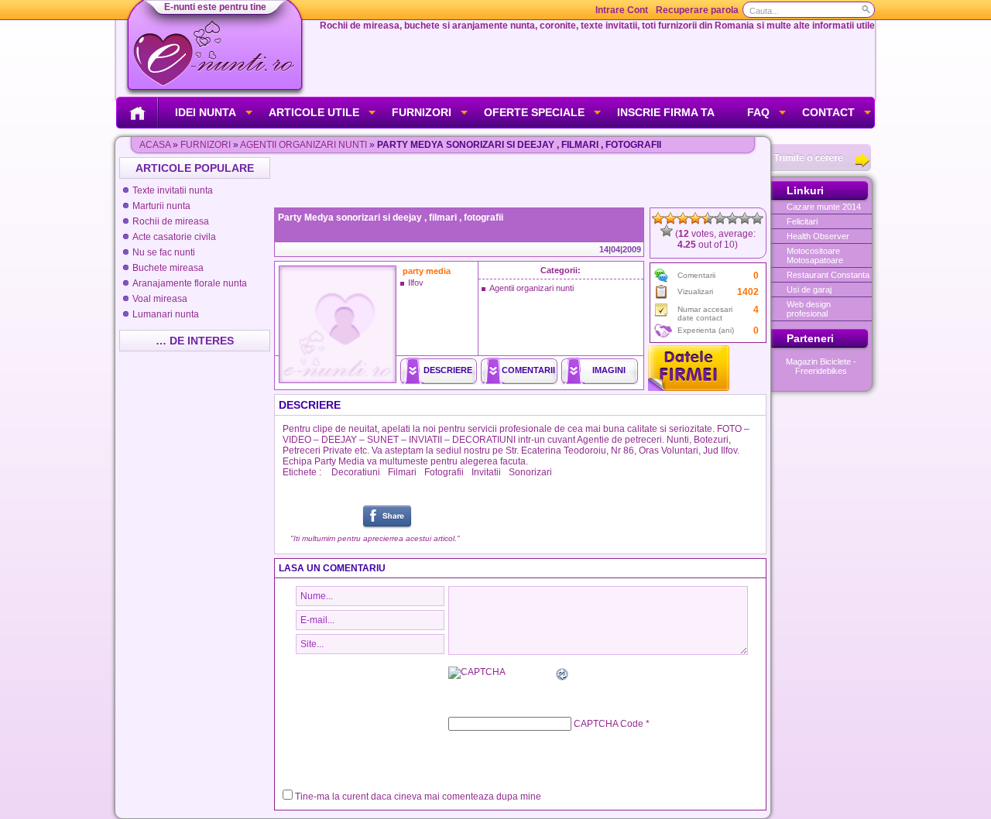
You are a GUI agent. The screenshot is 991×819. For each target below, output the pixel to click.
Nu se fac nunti (163, 252)
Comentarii (528, 370)
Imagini (609, 370)
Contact (828, 112)
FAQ (758, 112)
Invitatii (486, 472)
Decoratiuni (355, 472)
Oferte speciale (534, 112)
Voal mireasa (159, 298)
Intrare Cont (621, 10)
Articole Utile (314, 112)
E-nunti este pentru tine (215, 7)
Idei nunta (205, 112)
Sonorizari (530, 472)
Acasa (154, 144)
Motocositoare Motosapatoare (815, 255)
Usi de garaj (809, 289)
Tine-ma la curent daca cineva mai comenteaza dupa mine (418, 796)
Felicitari (802, 221)
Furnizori (421, 112)
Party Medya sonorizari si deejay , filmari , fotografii (390, 217)
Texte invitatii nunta (172, 190)
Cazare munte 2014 (824, 206)
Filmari (402, 472)
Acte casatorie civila (174, 236)
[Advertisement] (521, 180)
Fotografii (444, 472)
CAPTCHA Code (608, 723)
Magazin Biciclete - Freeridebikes (821, 366)
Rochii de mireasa (170, 221)
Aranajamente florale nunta (189, 283)
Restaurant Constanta (828, 274)
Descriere (447, 370)
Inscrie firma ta (666, 112)
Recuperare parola (697, 10)
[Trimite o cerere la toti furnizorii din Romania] (821, 168)
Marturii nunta (161, 205)
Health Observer (818, 236)
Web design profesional (809, 309)
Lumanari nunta (165, 314)
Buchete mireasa (168, 267)
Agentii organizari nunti (303, 144)
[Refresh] (562, 676)
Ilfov (415, 282)
